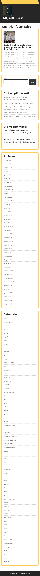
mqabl (6, 130)
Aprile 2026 (7, 175)
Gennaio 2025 (8, 230)
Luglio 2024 (7, 252)
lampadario (7, 433)
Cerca (32, 82)
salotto (6, 503)
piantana (6, 484)
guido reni (7, 418)
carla (5, 366)
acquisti (6, 318)
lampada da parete (10, 425)
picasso (6, 492)
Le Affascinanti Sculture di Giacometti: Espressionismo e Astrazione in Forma (16, 98)
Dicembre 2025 (8, 190)
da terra (6, 388)
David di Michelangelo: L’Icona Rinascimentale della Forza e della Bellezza (18, 47)
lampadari (7, 429)
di (4, 396)
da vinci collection (9, 392)
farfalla (6, 407)
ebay (5, 403)
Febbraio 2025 (8, 226)
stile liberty (7, 517)
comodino (7, 370)
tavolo (6, 525)
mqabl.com (13, 18)
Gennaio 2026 (8, 186)
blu (4, 355)
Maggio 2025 (8, 215)
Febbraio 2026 (8, 182)
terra (5, 528)
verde (5, 554)
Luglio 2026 (7, 164)
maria (5, 473)
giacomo (6, 410)
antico (5, 329)
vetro (5, 558)
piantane (6, 488)
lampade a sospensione (11, 436)
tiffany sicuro (8, 539)
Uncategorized (8, 543)
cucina (5, 374)
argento (6, 337)
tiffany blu (7, 536)
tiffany (6, 532)
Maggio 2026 (8, 171)
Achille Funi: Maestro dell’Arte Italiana (15, 113)
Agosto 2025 (8, 204)
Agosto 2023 (8, 293)
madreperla (7, 469)
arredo (6, 340)
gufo (5, 414)
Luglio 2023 (7, 296)
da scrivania (7, 381)
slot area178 (8, 139)
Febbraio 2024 (8, 271)
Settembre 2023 (9, 289)
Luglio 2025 (7, 208)
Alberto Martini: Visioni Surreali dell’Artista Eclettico (20, 116)
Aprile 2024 (7, 263)
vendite (6, 550)
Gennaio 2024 (8, 274)
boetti (5, 359)
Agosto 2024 (8, 249)
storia (5, 521)
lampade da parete (10, 440)
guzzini (6, 421)
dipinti (5, 399)
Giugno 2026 (8, 167)
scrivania (6, 510)
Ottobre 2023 (8, 285)
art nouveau (7, 348)
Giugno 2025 (8, 212)
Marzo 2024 (7, 267)
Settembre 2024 (9, 245)
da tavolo (6, 385)
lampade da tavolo (9, 444)
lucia (5, 462)
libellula (6, 451)
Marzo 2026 (7, 179)
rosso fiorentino (9, 499)
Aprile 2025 (7, 219)
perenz (6, 480)
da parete (7, 377)
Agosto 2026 (8, 160)
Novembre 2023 (9, 282)
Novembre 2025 (9, 193)
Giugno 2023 (8, 300)
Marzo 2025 (7, 223)
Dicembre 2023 (8, 278)
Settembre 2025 (9, 201)
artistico (6, 352)
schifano (6, 506)
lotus (5, 455)
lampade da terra (9, 447)
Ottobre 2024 (8, 241)
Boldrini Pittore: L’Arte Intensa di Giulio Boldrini (18, 103)
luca (5, 458)
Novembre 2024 (9, 238)
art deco (6, 344)
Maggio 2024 (8, 260)
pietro (5, 495)
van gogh (6, 547)
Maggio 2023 (8, 304)
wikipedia (6, 561)
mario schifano (8, 477)
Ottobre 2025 (8, 197)
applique (6, 333)
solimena (6, 514)
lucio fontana (8, 466)
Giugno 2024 (8, 256)
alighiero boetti (8, 322)
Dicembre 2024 (8, 234)
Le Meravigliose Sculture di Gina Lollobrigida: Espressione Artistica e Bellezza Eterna (18, 108)
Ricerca (6, 78)
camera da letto (9, 363)
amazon (6, 326)
